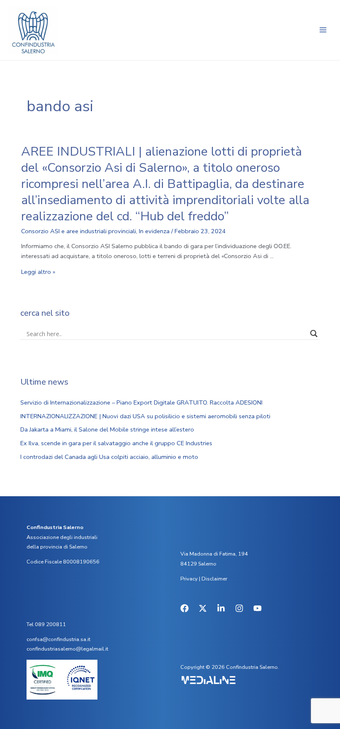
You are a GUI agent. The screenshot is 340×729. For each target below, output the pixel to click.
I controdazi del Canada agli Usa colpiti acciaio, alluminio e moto (109, 457)
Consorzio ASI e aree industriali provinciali (78, 231)
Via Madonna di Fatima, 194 (214, 554)
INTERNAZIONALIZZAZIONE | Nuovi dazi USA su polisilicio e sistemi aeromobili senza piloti (145, 416)
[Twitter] (203, 608)
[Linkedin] (221, 608)
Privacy (189, 579)
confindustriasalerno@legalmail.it (67, 649)
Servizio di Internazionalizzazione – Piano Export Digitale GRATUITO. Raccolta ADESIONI (141, 402)
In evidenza (154, 231)
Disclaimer (214, 579)
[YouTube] (257, 608)
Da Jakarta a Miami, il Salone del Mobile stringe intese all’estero (107, 429)
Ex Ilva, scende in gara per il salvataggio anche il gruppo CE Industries (116, 443)
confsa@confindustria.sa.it (58, 639)
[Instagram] (239, 608)
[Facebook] (184, 608)
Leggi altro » (38, 272)
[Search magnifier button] (314, 333)
